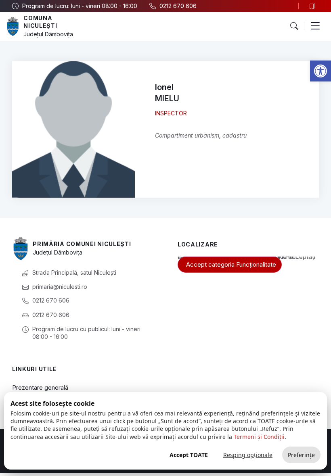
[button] (294, 26)
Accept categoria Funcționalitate (231, 264)
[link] (320, 71)
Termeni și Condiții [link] (259, 437)
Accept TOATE (189, 455)
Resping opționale (247, 455)
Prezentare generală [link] (40, 387)
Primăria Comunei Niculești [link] (82, 243)
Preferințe (301, 455)
